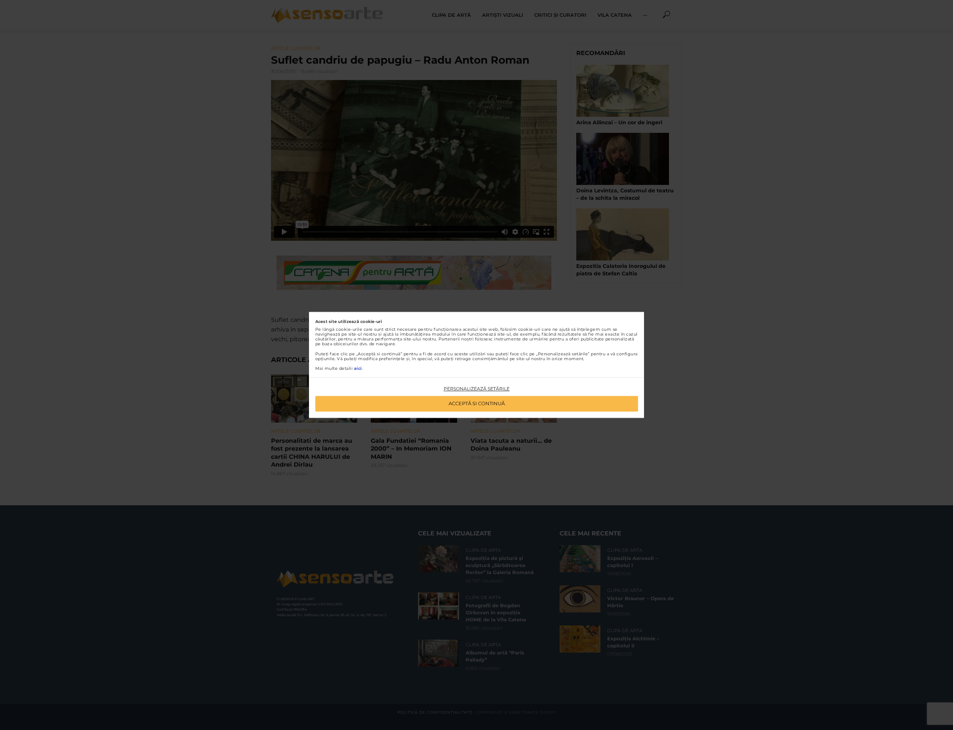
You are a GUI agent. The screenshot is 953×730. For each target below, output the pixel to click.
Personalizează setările (477, 388)
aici (358, 368)
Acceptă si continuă (477, 404)
